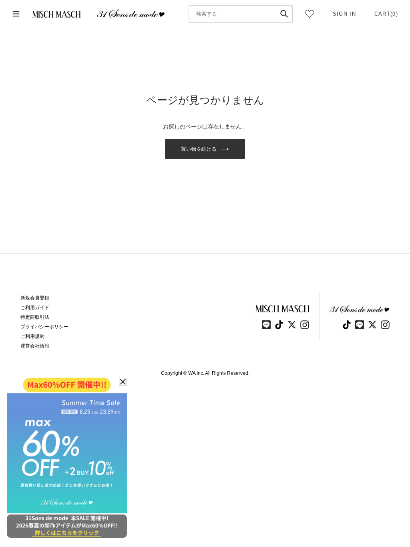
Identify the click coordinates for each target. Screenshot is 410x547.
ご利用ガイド (34, 307)
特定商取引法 (34, 317)
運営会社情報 (34, 346)
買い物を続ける (199, 149)
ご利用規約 (32, 336)
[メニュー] (16, 14)
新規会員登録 (34, 298)
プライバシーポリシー (44, 327)
